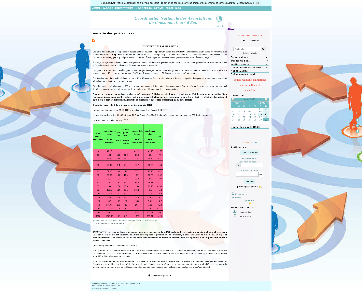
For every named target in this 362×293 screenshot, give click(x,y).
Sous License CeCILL (114, 286)
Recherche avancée (250, 53)
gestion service (249, 64)
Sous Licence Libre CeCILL (131, 284)
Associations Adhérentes (249, 67)
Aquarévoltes (249, 71)
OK (258, 3)
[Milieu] (357, 125)
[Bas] (357, 131)
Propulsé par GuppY (100, 284)
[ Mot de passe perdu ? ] (249, 186)
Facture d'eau (249, 57)
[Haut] (357, 120)
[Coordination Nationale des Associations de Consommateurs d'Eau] (181, 21)
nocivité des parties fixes (113, 33)
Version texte (245, 216)
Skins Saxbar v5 (98, 286)
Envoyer (250, 181)
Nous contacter (246, 212)
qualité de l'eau (249, 61)
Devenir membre (250, 152)
